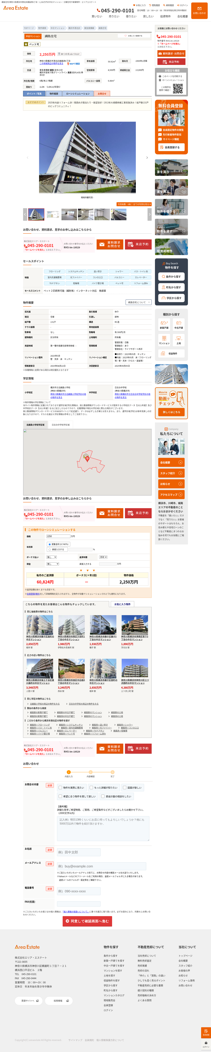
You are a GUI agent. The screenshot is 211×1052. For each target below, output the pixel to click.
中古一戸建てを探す (114, 965)
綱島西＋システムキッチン (71, 724)
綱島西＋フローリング (40, 724)
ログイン (184, 5)
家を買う (163, 170)
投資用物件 (165, 249)
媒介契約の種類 (146, 990)
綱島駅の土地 (117, 712)
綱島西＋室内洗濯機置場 (72, 727)
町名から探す (173, 287)
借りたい (131, 16)
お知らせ (165, 484)
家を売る (163, 190)
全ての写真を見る (133, 204)
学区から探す (174, 298)
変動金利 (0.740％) (60, 544)
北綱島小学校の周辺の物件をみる (45, 703)
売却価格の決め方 (147, 995)
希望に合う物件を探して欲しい (79, 796)
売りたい (114, 16)
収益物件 (173, 353)
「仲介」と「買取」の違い (151, 975)
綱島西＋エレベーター (67, 730)
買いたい (97, 16)
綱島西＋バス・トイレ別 (41, 727)
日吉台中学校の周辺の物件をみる (84, 703)
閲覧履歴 (156, 5)
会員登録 (206, 1035)
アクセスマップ (168, 494)
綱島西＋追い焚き (100, 724)
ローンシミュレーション (78, 93)
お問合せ (102, 93)
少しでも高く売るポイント (151, 980)
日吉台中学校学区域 (61, 424)
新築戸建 (164, 327)
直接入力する (59, 549)
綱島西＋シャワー (125, 724)
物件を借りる (166, 209)
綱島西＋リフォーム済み (95, 733)
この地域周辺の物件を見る (51, 63)
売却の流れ (143, 970)
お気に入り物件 (122, 604)
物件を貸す (165, 229)
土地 (179, 343)
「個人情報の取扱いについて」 (76, 911)
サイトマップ (75, 1040)
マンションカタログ (114, 995)
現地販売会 (109, 1000)
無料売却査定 (144, 960)
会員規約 (89, 1040)
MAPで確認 (74, 63)
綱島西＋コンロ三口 (130, 727)
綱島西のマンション (93, 716)
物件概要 (54, 93)
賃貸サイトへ (27, 1000)
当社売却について (147, 955)
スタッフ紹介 (167, 473)
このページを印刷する (172, 76)
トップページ (185, 955)
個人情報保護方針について (110, 1040)
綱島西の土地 (117, 716)
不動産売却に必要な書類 (150, 985)
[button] (87, 459)
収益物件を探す (112, 980)
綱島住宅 (132, 302)
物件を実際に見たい (73, 787)
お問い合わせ (199, 13)
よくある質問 (144, 1000)
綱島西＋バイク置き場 (40, 733)
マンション (164, 343)
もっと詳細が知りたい (105, 787)
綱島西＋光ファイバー (102, 727)
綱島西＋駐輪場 (120, 730)
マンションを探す (113, 970)
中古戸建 (178, 327)
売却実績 (142, 965)
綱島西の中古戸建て (66, 716)
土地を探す (109, 975)
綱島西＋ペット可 (67, 733)
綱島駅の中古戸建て (66, 712)
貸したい (148, 16)
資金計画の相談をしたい (118, 796)
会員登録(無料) (33, 593)
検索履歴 (170, 5)
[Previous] (28, 158)
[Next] (147, 158)
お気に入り (141, 5)
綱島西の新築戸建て (39, 716)
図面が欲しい (134, 787)
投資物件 (165, 16)
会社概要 (182, 16)
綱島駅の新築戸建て (39, 712)
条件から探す (173, 276)
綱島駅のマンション (93, 712)
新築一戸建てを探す (114, 960)
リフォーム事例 (187, 980)
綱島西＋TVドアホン (95, 730)
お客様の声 (184, 970)
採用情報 (58, 1000)
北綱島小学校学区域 (35, 424)
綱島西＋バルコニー (39, 730)
